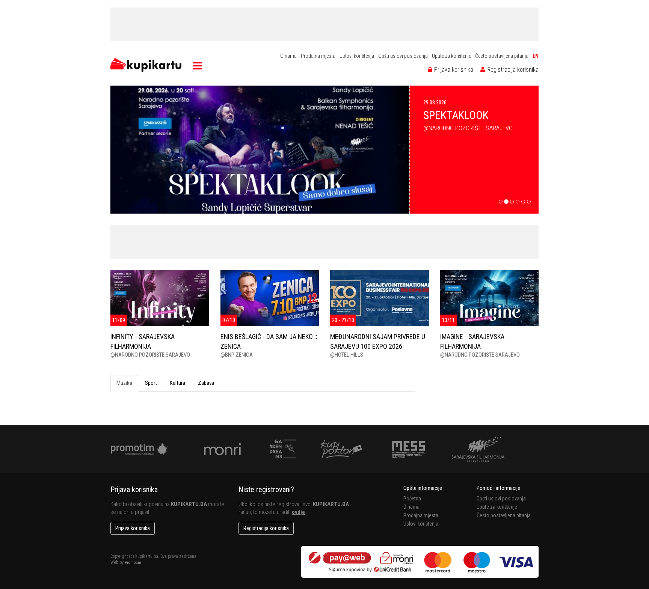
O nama (288, 56)
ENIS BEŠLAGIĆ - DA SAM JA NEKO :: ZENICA (268, 341)
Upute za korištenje (451, 56)
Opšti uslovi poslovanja (403, 56)
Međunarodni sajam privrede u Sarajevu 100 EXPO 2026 (377, 341)
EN (536, 56)
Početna (412, 499)
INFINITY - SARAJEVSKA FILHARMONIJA (142, 341)
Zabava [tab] (206, 383)
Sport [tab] (151, 383)
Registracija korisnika (512, 69)
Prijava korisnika (453, 69)
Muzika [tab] (124, 383)
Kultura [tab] (177, 383)
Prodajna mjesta (318, 56)
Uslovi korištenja (357, 56)
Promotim (133, 562)
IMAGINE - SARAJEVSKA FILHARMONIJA (472, 341)
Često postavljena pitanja (501, 56)
